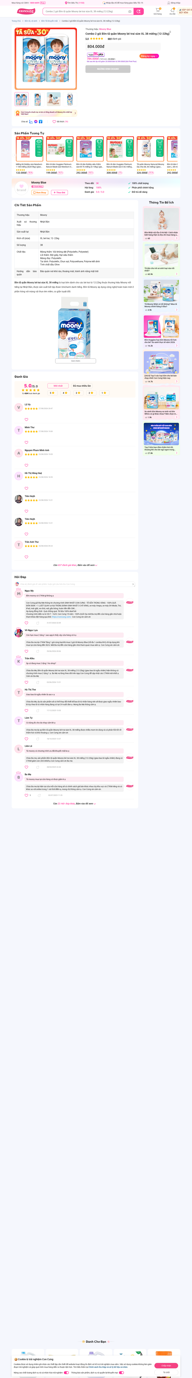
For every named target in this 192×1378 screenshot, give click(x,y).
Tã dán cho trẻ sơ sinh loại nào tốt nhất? (159, 269)
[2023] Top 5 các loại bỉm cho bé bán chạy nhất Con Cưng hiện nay (160, 377)
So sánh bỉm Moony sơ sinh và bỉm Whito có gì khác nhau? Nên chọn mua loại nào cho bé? (161, 412)
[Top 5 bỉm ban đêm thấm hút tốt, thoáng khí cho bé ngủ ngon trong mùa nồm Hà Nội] (176, 453)
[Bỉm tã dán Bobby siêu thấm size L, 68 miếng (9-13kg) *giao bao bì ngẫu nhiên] (176, 149)
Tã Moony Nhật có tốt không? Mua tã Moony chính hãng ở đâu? (160, 305)
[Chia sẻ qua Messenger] (36, 121)
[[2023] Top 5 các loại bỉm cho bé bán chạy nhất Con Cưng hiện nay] (176, 381)
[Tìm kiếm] (139, 11)
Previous (15, 157)
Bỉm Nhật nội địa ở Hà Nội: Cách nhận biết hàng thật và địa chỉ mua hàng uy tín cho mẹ (161, 233)
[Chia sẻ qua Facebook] (40, 121)
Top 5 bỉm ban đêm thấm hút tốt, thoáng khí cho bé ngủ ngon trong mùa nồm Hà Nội (159, 448)
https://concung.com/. (62, 617)
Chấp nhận (166, 1366)
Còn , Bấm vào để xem (73, 565)
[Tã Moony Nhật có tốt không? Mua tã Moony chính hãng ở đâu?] (176, 310)
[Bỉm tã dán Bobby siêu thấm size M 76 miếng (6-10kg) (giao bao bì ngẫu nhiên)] (85, 149)
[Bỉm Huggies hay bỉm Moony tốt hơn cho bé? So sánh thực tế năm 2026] (176, 345)
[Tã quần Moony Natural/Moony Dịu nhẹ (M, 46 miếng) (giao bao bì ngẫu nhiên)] (146, 149)
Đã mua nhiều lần (82, 386)
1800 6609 (34, 3)
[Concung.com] (26, 11)
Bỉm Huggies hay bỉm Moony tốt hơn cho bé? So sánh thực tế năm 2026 (160, 341)
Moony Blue (105, 29)
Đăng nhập (175, 3)
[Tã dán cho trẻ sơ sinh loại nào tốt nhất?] (176, 274)
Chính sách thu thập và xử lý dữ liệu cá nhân (108, 1367)
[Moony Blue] (21, 188)
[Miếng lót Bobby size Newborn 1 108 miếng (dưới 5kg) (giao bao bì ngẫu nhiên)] (25, 149)
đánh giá (103, 38)
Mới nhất (58, 386)
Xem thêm (75, 361)
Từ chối (166, 1372)
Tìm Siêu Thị (75, 3)
